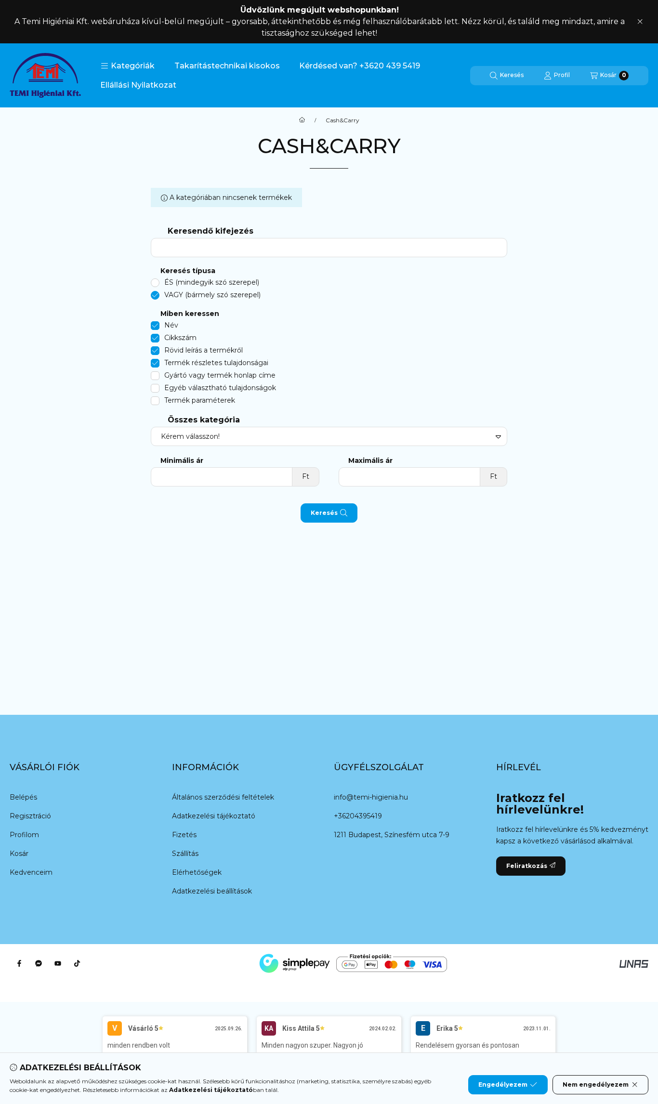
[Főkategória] (302, 120)
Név (171, 325)
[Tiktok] (77, 963)
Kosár (19, 853)
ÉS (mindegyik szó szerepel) (211, 282)
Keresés (324, 512)
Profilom (24, 834)
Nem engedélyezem (596, 1084)
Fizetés (184, 834)
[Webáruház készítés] (633, 964)
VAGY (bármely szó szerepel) (212, 294)
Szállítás (185, 853)
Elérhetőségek (197, 872)
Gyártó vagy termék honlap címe (220, 375)
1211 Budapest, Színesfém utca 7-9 (391, 834)
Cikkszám (180, 337)
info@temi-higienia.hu (371, 797)
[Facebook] (19, 963)
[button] (128, 66)
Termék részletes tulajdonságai (216, 362)
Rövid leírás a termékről (203, 350)
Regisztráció (30, 816)
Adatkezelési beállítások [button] (212, 891)
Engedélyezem (502, 1084)
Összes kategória (204, 419)
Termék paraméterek (199, 400)
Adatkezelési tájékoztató (213, 816)
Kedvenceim (31, 872)
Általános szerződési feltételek (223, 797)
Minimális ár (181, 461)
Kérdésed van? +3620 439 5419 (359, 65)
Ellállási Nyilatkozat (138, 85)
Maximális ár (370, 461)
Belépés (23, 797)
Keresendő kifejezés (210, 231)
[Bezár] (640, 21)
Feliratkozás (526, 865)
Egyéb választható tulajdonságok (220, 387)
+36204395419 (358, 816)
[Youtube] (57, 963)
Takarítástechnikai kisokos (227, 65)
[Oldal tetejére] (617, 1039)
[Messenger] (38, 963)
